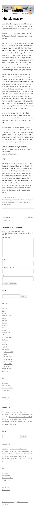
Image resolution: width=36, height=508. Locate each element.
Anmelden (5, 383)
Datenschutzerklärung (8, 502)
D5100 (28, 202)
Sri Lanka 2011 (8, 364)
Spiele (4, 342)
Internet (4, 323)
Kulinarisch (5, 325)
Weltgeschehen (7, 369)
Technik (4, 347)
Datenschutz (6, 400)
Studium (5, 344)
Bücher (4, 313)
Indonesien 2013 (8, 352)
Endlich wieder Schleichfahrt (18, 419)
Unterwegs (5, 349)
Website (5, 275)
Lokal (4, 330)
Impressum (5, 397)
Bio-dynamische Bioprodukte (18, 412)
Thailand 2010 (8, 366)
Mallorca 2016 (8, 359)
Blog (3, 311)
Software (5, 340)
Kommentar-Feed (7, 388)
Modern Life (6, 332)
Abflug (31, 217)
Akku (24, 202)
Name (5, 260)
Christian (5, 412)
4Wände (4, 308)
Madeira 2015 (8, 357)
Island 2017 (7, 354)
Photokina (8, 204)
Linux (4, 328)
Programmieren (7, 337)
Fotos (4, 202)
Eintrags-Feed (6, 385)
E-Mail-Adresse (8, 267)
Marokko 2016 (8, 361)
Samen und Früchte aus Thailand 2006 (21, 414)
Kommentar (7, 237)
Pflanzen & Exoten (7, 335)
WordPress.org (6, 390)
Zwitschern (5, 371)
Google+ (4, 320)
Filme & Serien (6, 316)
